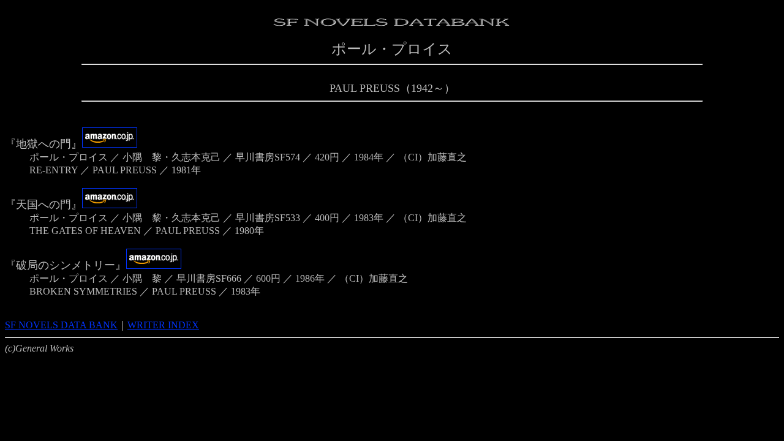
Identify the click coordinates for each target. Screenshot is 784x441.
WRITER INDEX (163, 325)
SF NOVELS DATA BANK (61, 325)
